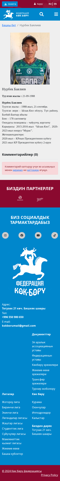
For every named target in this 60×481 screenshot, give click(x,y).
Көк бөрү (22, 15)
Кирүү (40, 3)
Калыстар (38, 418)
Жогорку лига (11, 402)
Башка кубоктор (12, 454)
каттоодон (33, 170)
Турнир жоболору (43, 389)
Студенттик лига (12, 428)
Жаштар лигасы (12, 423)
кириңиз (18, 170)
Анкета (12, 3)
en (55, 3)
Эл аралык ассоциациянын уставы (42, 346)
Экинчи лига (10, 412)
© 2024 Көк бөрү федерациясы (22, 471)
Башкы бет (9, 25)
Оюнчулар (39, 407)
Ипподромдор (41, 412)
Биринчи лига (11, 407)
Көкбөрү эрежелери (45, 365)
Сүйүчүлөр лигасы (14, 434)
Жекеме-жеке (10, 448)
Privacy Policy (49, 475)
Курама (37, 402)
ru (50, 3)
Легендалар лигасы (14, 418)
